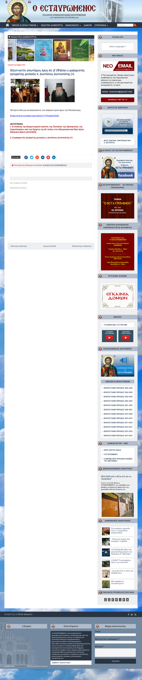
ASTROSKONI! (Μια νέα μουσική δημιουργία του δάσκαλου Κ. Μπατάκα (121, 551)
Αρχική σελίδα (49, 246)
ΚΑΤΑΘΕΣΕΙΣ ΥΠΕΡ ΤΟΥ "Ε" (117, 100)
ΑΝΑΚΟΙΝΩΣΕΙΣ (73, 25)
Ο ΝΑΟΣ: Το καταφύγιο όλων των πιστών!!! (121, 561)
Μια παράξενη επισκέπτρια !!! (117, 582)
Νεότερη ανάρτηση (19, 246)
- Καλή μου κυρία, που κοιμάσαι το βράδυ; (120, 540)
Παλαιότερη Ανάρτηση (81, 246)
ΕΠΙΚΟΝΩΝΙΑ (101, 25)
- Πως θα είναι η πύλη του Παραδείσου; (122, 572)
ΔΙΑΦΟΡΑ (88, 25)
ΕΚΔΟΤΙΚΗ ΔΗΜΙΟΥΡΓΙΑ (52, 25)
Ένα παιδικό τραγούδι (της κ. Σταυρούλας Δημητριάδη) (120, 530)
